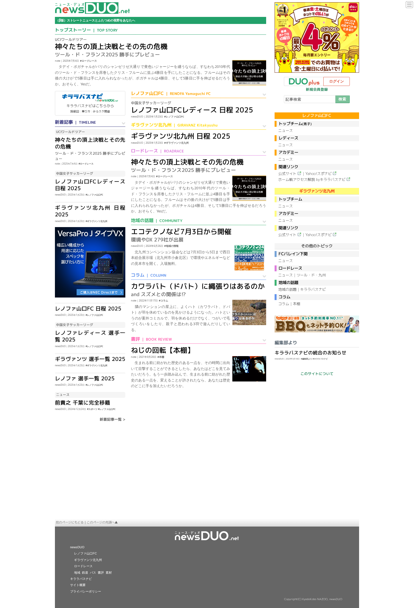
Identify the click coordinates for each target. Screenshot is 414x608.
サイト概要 (78, 585)
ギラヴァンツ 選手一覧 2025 (90, 359)
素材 (109, 572)
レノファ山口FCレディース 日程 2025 (90, 185)
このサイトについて (316, 373)
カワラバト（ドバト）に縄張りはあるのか (198, 286)
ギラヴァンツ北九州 (174, 125)
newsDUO (77, 547)
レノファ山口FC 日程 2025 (88, 308)
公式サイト (287, 173)
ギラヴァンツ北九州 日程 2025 (90, 211)
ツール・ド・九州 (311, 275)
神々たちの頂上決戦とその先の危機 (111, 46)
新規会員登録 (317, 89)
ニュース (285, 130)
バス (93, 572)
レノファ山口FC (171, 93)
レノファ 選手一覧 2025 (85, 378)
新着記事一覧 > (112, 419)
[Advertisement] (207, 476)
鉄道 (85, 572)
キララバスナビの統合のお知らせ (310, 352)
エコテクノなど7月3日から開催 (181, 231)
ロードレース (157, 151)
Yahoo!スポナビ (318, 173)
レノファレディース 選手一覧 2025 (90, 336)
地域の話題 (156, 220)
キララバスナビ (313, 289)
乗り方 (86, 111)
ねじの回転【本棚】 (162, 350)
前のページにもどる (70, 522)
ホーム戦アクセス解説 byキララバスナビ (312, 179)
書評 (151, 339)
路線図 (74, 111)
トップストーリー (86, 30)
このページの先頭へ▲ (102, 522)
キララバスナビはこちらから (90, 105)
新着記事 (75, 122)
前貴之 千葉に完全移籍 (82, 402)
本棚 (296, 303)
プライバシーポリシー (85, 591)
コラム (148, 275)
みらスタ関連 (101, 111)
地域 (77, 572)
